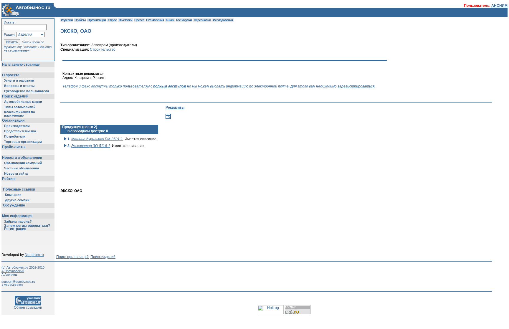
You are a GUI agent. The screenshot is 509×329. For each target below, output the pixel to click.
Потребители (14, 136)
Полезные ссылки (19, 189)
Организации (13, 120)
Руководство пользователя (26, 91)
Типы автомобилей (20, 107)
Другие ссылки (17, 200)
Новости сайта (16, 173)
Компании (13, 194)
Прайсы (80, 20)
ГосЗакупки (184, 20)
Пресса (139, 20)
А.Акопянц (9, 274)
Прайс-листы (13, 147)
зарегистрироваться (356, 86)
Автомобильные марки (23, 101)
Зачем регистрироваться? (27, 226)
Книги (170, 20)
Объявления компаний (23, 163)
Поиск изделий (15, 96)
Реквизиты (175, 107)
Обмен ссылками (28, 307)
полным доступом (169, 86)
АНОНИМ (499, 6)
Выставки (125, 20)
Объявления (155, 20)
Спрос (112, 20)
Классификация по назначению (19, 113)
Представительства (20, 131)
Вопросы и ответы (19, 85)
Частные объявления (21, 168)
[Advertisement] (190, 179)
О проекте (10, 75)
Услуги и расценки (19, 80)
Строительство (102, 49)
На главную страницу (21, 64)
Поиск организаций (72, 257)
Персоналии (202, 20)
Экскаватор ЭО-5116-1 (90, 146)
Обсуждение (14, 205)
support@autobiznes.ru (18, 281)
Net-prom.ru (34, 255)
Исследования (223, 20)
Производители (17, 126)
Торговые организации (23, 141)
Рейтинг (9, 179)
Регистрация (15, 229)
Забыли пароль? (18, 221)
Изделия (66, 20)
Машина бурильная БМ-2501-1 (97, 139)
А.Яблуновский (12, 271)
